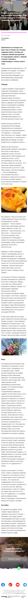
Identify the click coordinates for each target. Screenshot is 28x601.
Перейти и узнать (14, 559)
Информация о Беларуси (14, 544)
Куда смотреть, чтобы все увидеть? (14, 549)
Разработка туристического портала (13, 597)
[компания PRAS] (4, 596)
